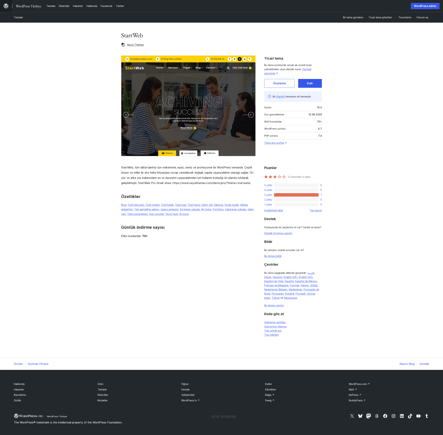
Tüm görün (316, 210)
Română (289, 293)
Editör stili (207, 204)
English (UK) (290, 277)
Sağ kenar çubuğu (235, 209)
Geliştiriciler (188, 394)
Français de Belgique (276, 285)
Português (278, 293)
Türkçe (276, 297)
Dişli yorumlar (156, 213)
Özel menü (194, 204)
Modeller (103, 400)
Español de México (306, 281)
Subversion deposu (275, 326)
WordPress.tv (190, 400)
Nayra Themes (135, 44)
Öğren (185, 383)
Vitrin (100, 383)
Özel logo (180, 204)
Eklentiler (103, 394)
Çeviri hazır (171, 213)
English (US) (306, 277)
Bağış (269, 394)
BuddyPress (357, 400)
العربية (311, 272)
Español (289, 281)
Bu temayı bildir (273, 255)
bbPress (355, 394)
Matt (353, 389)
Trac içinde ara (272, 330)
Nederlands (295, 289)
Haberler (19, 389)
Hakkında (19, 383)
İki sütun (184, 213)
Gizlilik (17, 400)
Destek (185, 389)
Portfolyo (218, 209)
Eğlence (218, 204)
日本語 (314, 285)
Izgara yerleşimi (169, 209)
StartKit (280, 96)
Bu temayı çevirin (274, 305)
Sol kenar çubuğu (190, 209)
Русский (300, 293)
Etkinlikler (270, 389)
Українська (290, 297)
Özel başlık (167, 204)
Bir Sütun (206, 209)
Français (294, 285)
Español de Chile (273, 281)
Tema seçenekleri (137, 213)
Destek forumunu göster (278, 233)
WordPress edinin (425, 5)
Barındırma (20, 394)
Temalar (18, 17)
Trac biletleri (271, 334)
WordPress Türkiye (57, 416)
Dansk (267, 277)
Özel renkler (153, 204)
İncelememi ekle (273, 210)
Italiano (305, 285)
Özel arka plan (136, 204)
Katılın (268, 383)
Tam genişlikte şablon (146, 209)
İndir (310, 83)
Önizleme (279, 83)
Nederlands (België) (275, 289)
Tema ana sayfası (274, 142)
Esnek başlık (232, 204)
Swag (269, 400)
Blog (123, 204)
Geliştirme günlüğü (275, 322)
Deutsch (277, 277)
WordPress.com (359, 383)
